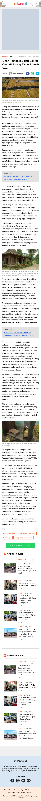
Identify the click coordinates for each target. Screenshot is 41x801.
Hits (11, 56)
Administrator (18, 74)
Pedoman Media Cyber (16, 792)
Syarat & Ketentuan (28, 790)
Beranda (5, 56)
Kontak (16, 790)
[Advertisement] (20, 29)
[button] (37, 4)
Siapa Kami (8, 790)
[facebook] (28, 73)
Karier (29, 792)
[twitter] (37, 73)
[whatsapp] (32, 73)
